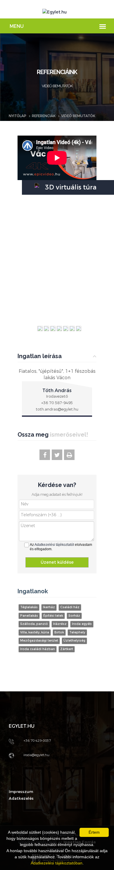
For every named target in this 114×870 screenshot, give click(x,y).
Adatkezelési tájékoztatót (54, 545)
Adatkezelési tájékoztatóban (56, 863)
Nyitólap (17, 116)
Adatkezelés (21, 798)
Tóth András (57, 390)
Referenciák (44, 116)
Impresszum (21, 791)
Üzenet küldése (57, 562)
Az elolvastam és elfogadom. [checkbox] (61, 547)
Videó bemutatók (78, 116)
